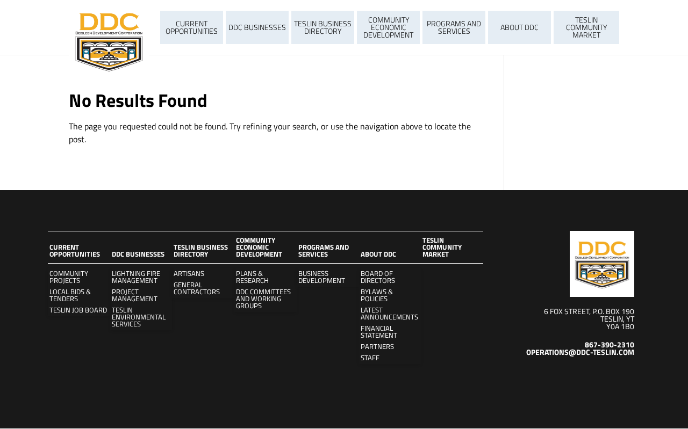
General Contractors (197, 288)
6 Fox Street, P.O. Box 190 (589, 311)
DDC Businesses (257, 27)
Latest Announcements (389, 313)
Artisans (189, 273)
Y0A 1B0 (620, 326)
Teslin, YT (617, 318)
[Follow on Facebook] (625, 375)
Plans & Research (252, 277)
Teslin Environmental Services (139, 317)
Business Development (321, 277)
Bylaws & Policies (377, 295)
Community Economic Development (388, 27)
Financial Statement (379, 331)
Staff (370, 358)
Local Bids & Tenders (70, 295)
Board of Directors (378, 277)
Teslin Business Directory (323, 27)
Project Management (134, 295)
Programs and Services (454, 27)
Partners (377, 346)
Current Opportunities (192, 27)
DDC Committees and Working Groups (263, 299)
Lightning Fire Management (136, 277)
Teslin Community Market (586, 27)
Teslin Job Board (78, 310)
